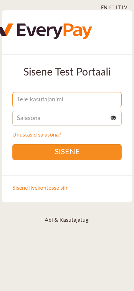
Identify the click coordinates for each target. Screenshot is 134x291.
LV (124, 8)
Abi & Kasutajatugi (67, 220)
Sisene (67, 151)
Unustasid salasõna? (36, 135)
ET (111, 8)
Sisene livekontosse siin (40, 188)
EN (104, 8)
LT (118, 8)
